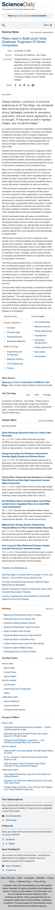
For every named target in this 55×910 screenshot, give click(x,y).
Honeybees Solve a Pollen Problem (20, 651)
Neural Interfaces (11, 701)
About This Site (8, 877)
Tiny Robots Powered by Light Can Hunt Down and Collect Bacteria (27, 775)
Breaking (6, 608)
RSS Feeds (11, 820)
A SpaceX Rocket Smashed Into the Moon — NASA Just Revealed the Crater (27, 728)
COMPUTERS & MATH (10, 697)
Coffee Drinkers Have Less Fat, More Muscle (24, 643)
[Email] (33, 85)
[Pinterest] (24, 85)
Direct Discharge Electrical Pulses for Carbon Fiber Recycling (26, 434)
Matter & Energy (11, 346)
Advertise (40, 877)
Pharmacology (13, 332)
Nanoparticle (40, 356)
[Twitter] (19, 85)
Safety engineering (43, 347)
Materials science (42, 326)
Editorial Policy (24, 881)
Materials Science (15, 359)
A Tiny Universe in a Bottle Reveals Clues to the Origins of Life (25, 758)
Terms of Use (40, 881)
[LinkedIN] (28, 85)
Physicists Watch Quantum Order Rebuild (22, 635)
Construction (9, 684)
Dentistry (11, 327)
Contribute (29, 877)
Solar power (39, 351)
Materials (6, 382)
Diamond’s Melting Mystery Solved (19, 622)
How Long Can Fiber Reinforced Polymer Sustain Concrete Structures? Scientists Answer (26, 547)
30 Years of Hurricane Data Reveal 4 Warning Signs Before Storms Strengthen (25, 583)
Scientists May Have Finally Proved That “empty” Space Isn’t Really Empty (26, 734)
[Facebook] (15, 85)
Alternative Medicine (16, 341)
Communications (11, 705)
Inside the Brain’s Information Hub (19, 639)
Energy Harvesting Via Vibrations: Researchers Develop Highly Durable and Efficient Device (25, 455)
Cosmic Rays (10, 672)
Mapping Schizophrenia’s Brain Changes (22, 614)
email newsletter (39, 15)
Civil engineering (42, 321)
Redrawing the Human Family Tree (19, 618)
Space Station (10, 676)
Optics (7, 692)
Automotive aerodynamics (40, 341)
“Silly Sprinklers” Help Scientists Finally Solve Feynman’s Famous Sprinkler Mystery (24, 764)
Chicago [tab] (47, 394)
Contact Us (11, 870)
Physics (10, 368)
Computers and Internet (14, 709)
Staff (19, 877)
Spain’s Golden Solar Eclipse (17, 631)
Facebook (10, 839)
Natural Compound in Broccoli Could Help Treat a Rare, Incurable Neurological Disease (27, 590)
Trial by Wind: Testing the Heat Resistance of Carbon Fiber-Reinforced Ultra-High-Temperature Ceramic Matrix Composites (27, 480)
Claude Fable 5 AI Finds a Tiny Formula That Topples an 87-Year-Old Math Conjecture (28, 788)
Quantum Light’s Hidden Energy (18, 647)
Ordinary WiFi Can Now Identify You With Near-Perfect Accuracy (28, 751)
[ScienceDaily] (18, 4)
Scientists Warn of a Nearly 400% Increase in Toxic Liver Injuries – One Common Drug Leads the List (27, 576)
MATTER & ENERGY (9, 680)
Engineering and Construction (14, 353)
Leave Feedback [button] (13, 865)
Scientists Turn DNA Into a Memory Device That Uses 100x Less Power (28, 781)
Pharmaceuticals (14, 336)
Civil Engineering (15, 363)
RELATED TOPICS (10, 316)
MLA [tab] (28, 394)
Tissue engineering (43, 330)
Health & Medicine (12, 322)
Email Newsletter (13, 815)
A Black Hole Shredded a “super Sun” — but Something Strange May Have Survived (24, 741)
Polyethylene (40, 335)
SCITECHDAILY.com (20, 568)
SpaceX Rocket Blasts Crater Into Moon (22, 626)
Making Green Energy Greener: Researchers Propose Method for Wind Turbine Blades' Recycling (27, 526)
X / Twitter (10, 843)
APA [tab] (37, 394)
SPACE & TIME (7, 663)
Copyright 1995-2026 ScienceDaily (19, 885)
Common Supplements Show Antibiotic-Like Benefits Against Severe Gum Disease (26, 597)
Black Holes (9, 667)
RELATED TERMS (37, 316)
